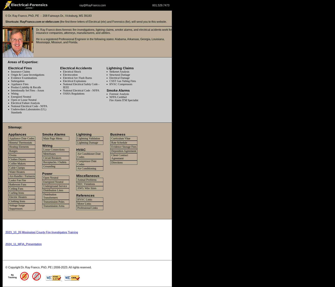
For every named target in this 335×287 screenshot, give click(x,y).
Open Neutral (50, 177)
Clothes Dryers (17, 159)
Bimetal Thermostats (20, 142)
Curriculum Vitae (120, 138)
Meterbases (49, 153)
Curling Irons (16, 192)
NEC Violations (86, 183)
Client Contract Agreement (119, 157)
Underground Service (55, 186)
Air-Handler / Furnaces (22, 176)
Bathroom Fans (17, 184)
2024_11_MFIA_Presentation (23, 244)
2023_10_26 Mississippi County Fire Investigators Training (41, 232)
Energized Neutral (53, 181)
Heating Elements (19, 146)
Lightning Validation (88, 138)
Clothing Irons (17, 201)
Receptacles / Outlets (54, 162)
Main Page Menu (52, 138)
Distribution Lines (53, 190)
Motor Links (84, 203)
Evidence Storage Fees (123, 146)
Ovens (12, 155)
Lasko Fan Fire (17, 180)
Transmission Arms (53, 205)
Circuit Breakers (52, 157)
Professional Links (87, 207)
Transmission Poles (53, 201)
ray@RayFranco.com (92, 5)
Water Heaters (17, 171)
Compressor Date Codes (86, 163)
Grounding (49, 166)
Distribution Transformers (50, 196)
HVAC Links (84, 199)
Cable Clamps (17, 167)
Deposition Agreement (123, 151)
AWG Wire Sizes (86, 188)
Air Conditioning (86, 168)
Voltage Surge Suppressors (17, 207)
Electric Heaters (18, 197)
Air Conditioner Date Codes (89, 155)
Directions (117, 162)
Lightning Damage (87, 142)
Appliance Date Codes (21, 138)
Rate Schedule (119, 142)
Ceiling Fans (16, 188)
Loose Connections (54, 149)
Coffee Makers (17, 163)
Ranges (13, 151)
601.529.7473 (153, 5)
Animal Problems (86, 179)
